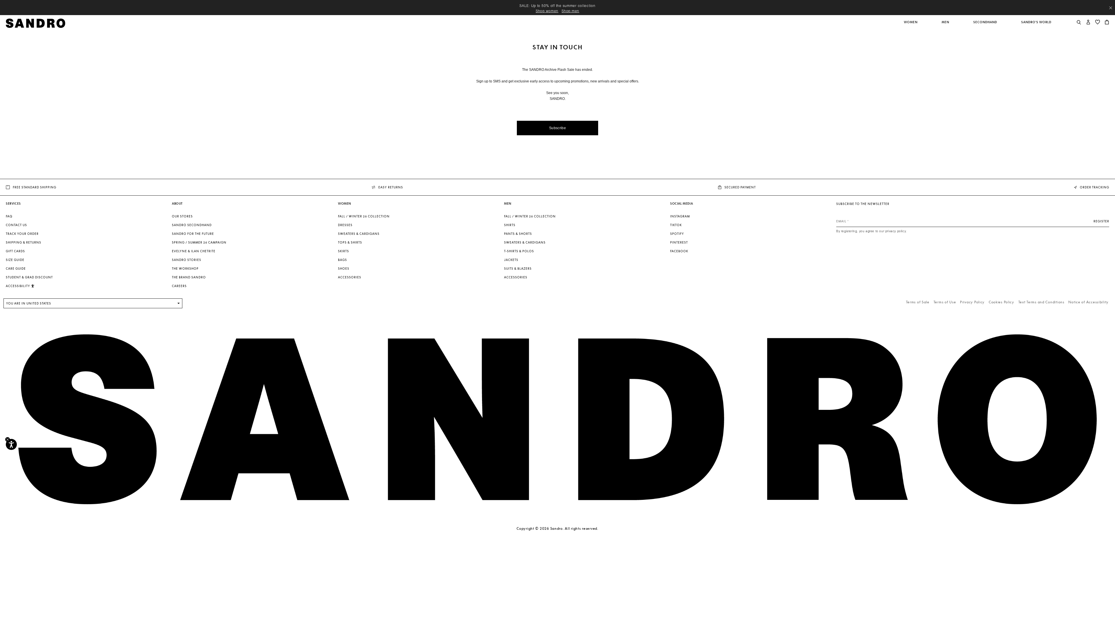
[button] (911, 25)
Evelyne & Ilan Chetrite (193, 251)
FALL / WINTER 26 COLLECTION (364, 216)
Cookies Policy (1001, 302)
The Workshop (185, 268)
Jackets (511, 260)
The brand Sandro (189, 277)
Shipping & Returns (23, 242)
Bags (342, 260)
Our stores (182, 216)
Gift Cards (15, 251)
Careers (179, 286)
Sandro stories (186, 260)
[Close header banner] (1110, 8)
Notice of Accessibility (1088, 302)
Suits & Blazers (518, 268)
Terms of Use (945, 302)
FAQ (9, 216)
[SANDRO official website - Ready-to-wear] (35, 23)
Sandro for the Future (193, 233)
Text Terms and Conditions (1041, 302)
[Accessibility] (11, 444)
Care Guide (16, 268)
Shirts (509, 225)
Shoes (343, 268)
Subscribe (557, 128)
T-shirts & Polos (519, 251)
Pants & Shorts (518, 233)
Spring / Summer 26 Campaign (199, 242)
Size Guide (15, 260)
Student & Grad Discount (29, 277)
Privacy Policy (972, 302)
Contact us (16, 225)
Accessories (349, 277)
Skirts (343, 251)
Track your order (22, 233)
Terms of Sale (917, 302)
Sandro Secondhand (192, 225)
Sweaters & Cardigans (359, 233)
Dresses (345, 225)
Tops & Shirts (350, 242)
